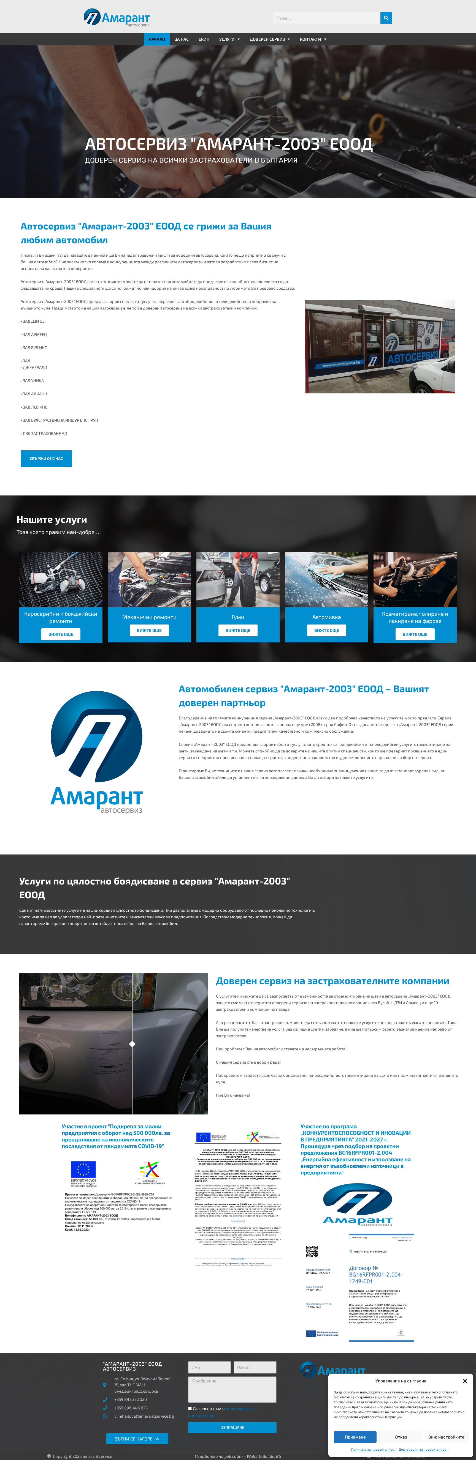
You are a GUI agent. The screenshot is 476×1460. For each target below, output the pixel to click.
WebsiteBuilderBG (264, 1456)
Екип (204, 39)
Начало (157, 39)
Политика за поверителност (373, 1449)
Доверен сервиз (267, 39)
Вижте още (60, 634)
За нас (182, 39)
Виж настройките (446, 1437)
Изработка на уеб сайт (219, 1456)
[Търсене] (386, 18)
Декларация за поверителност (423, 1449)
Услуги (227, 39)
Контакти (310, 39)
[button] (465, 1381)
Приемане (355, 1437)
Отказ (401, 1437)
